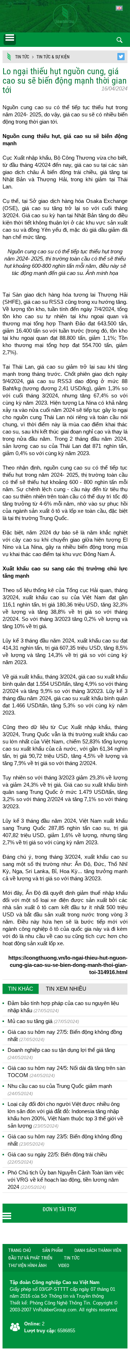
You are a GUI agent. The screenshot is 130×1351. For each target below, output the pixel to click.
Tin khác (20, 989)
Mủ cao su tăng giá (43, 1021)
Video (63, 1265)
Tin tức (22, 56)
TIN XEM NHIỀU (66, 989)
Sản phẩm (52, 1250)
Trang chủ (19, 1250)
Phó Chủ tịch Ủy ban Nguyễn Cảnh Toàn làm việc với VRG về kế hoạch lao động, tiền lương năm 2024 (66, 1179)
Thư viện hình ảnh (27, 1265)
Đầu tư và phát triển (30, 1258)
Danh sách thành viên (97, 1250)
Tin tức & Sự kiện (52, 56)
